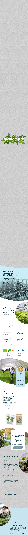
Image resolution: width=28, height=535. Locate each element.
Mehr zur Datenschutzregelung (15, 530)
